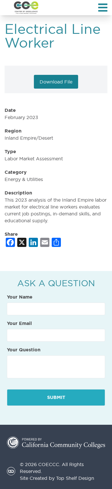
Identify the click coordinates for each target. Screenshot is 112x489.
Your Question (23, 350)
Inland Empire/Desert (29, 138)
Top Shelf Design (75, 478)
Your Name (19, 297)
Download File (56, 82)
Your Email (19, 323)
